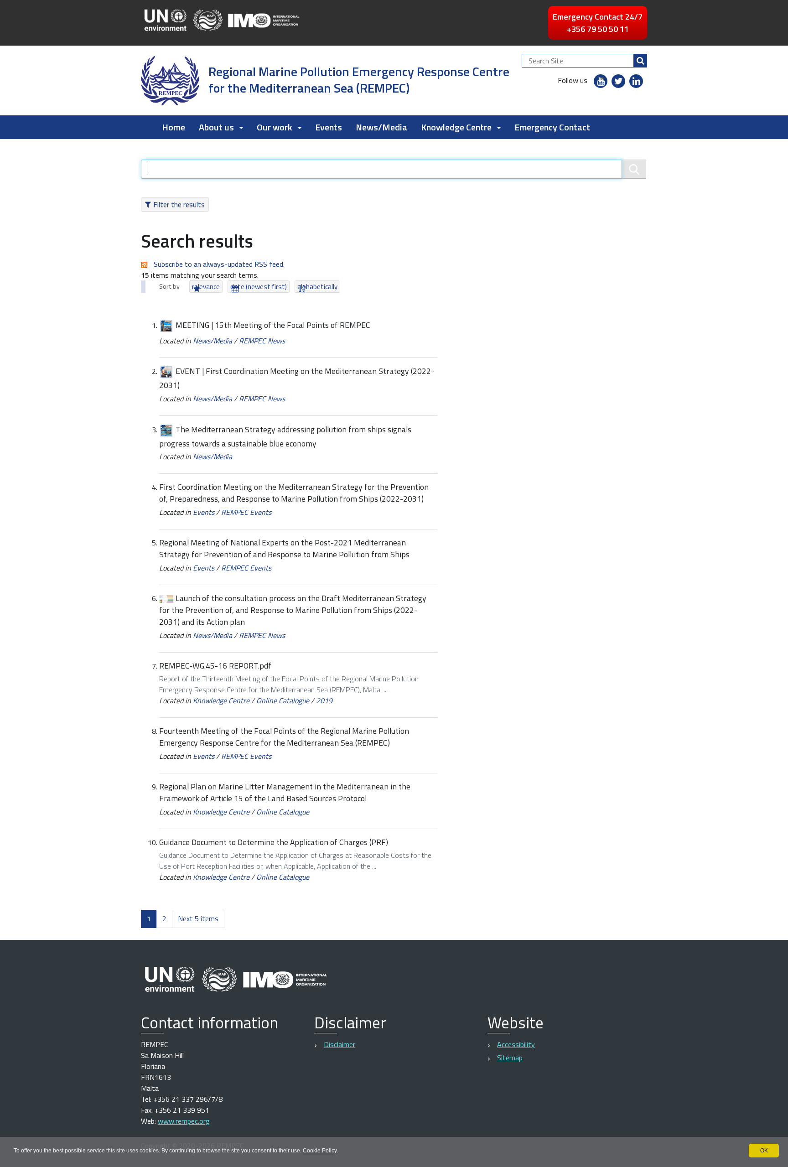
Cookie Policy (320, 1150)
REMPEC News (262, 340)
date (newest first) (258, 286)
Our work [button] (274, 127)
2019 (324, 700)
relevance (206, 286)
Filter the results (179, 204)
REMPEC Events (246, 512)
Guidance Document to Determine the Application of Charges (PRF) (273, 842)
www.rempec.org (184, 1120)
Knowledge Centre (221, 700)
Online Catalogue (282, 700)
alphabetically (317, 286)
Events (328, 127)
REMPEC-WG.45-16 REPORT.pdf (215, 665)
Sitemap (510, 1057)
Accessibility (516, 1044)
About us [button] (216, 127)
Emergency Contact (552, 127)
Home (173, 127)
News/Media (381, 127)
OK (764, 1150)
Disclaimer (339, 1044)
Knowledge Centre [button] (456, 127)
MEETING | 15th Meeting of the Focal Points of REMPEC (273, 325)
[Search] (640, 60)
